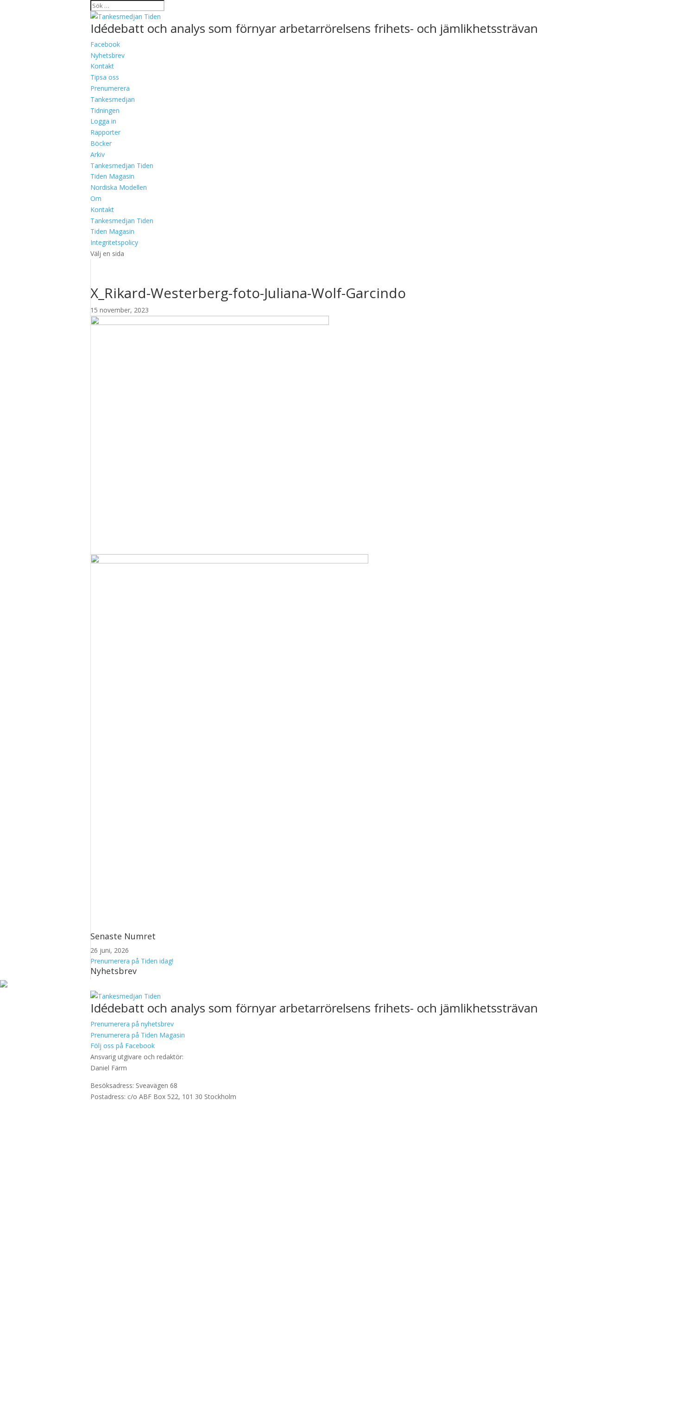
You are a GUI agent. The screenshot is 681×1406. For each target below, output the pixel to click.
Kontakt (102, 209)
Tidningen (105, 110)
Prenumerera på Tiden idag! (131, 960)
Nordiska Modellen (118, 187)
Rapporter (105, 132)
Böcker (101, 143)
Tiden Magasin (112, 176)
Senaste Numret (123, 936)
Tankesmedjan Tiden (121, 165)
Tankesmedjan (112, 99)
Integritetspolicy (114, 242)
